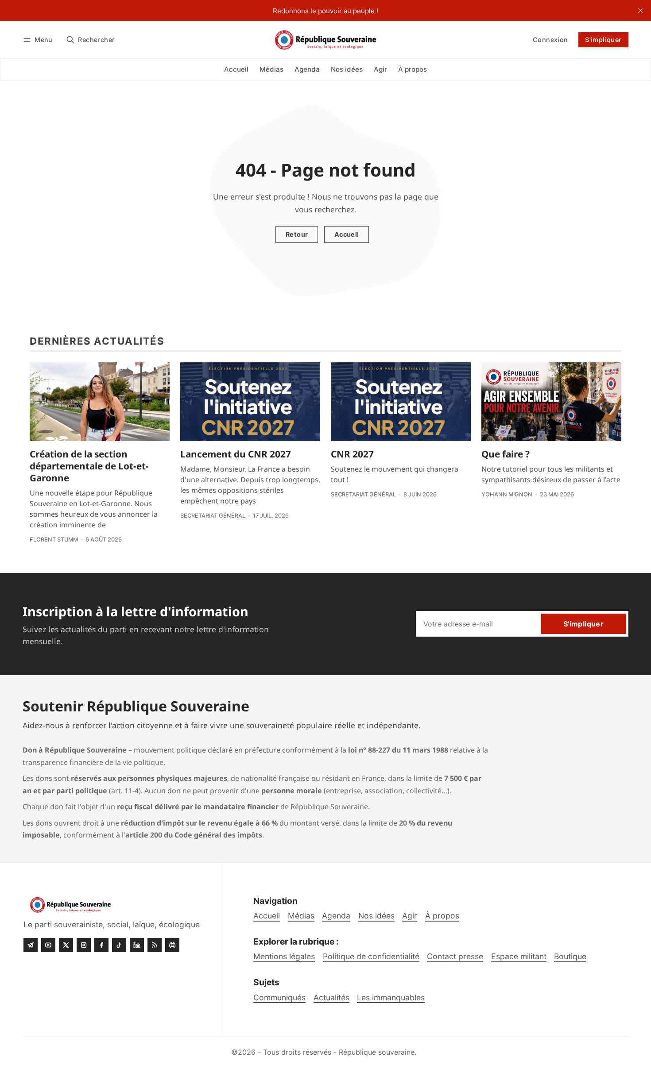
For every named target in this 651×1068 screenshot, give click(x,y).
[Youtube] (48, 945)
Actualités (331, 997)
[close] (640, 11)
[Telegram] (30, 945)
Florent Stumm (54, 539)
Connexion (550, 39)
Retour (297, 234)
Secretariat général (212, 515)
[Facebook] (101, 945)
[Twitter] (66, 945)
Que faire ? (505, 454)
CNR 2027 (352, 454)
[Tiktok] (119, 945)
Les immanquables (391, 997)
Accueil (346, 234)
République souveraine (377, 1052)
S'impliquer (603, 39)
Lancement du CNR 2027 (235, 454)
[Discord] (172, 945)
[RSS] (154, 945)
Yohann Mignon (506, 494)
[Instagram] (84, 945)
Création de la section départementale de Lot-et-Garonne (89, 466)
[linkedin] (137, 945)
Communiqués (279, 997)
